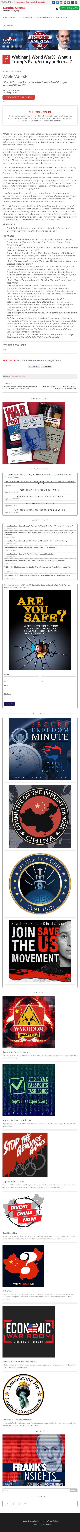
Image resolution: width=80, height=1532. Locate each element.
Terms (34, 1525)
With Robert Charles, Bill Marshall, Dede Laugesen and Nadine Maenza (40, 482)
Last (42, 681)
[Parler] (72, 2)
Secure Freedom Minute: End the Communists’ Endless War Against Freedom (34, 560)
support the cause (69, 8)
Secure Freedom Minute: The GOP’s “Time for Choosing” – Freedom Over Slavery (35, 541)
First (5, 681)
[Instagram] (61, 2)
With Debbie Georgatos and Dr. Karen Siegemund (40, 510)
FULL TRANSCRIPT (40, 112)
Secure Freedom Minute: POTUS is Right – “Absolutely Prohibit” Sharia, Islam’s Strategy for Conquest (39, 533)
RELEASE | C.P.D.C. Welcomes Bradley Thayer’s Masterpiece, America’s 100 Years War (37, 575)
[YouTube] (65, 2)
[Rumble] (76, 2)
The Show (13, 17)
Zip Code (7, 694)
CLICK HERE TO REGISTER (19, 97)
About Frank (8, 26)
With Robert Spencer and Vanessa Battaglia (40, 497)
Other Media (27, 17)
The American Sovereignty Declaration (30, 2)
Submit (9, 704)
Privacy (48, 1525)
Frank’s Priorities (44, 17)
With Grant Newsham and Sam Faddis (40, 490)
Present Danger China (18, 376)
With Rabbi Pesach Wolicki (40, 503)
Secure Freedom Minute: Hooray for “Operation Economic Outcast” (30, 547)
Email (6, 686)
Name (7, 675)
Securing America (14, 7)
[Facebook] (53, 2)
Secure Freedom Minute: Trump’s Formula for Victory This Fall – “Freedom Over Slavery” (38, 526)
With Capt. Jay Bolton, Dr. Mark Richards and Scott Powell (40, 475)
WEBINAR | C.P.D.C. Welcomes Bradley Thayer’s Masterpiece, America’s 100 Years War (39, 568)
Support (41, 1525)
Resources (60, 17)
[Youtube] (25, 1503)
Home (5, 17)
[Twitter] (57, 2)
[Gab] (68, 2)
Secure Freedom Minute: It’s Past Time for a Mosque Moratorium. (29, 554)
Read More (8, 360)
